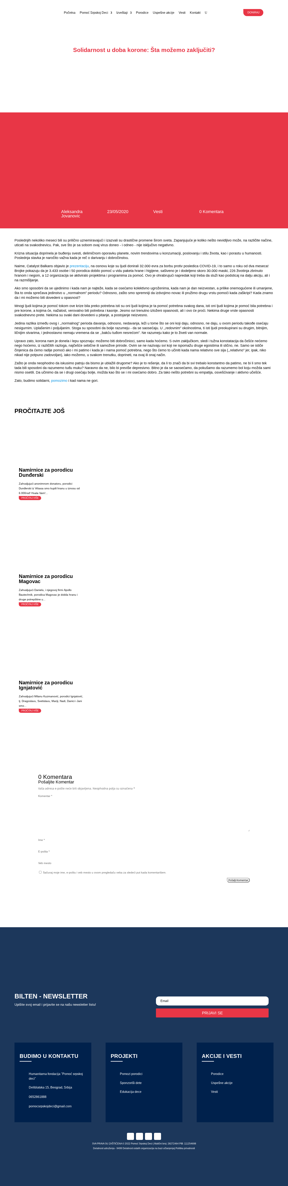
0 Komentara (211, 211)
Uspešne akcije (163, 12)
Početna (69, 12)
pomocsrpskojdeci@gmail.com (50, 1106)
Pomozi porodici (131, 1074)
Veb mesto (44, 863)
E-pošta (44, 851)
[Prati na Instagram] (139, 1136)
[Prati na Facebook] (130, 1136)
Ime (41, 839)
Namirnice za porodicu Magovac (46, 578)
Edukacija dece (130, 1091)
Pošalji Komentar (238, 880)
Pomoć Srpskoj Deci (94, 12)
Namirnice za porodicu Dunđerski (46, 472)
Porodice (142, 12)
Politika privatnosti (185, 1148)
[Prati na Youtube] (157, 1136)
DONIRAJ (253, 12)
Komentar (45, 796)
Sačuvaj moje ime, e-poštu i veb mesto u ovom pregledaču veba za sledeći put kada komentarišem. (104, 872)
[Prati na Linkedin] (148, 1136)
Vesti (158, 211)
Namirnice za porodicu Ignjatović (46, 685)
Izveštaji (122, 12)
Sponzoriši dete (131, 1083)
